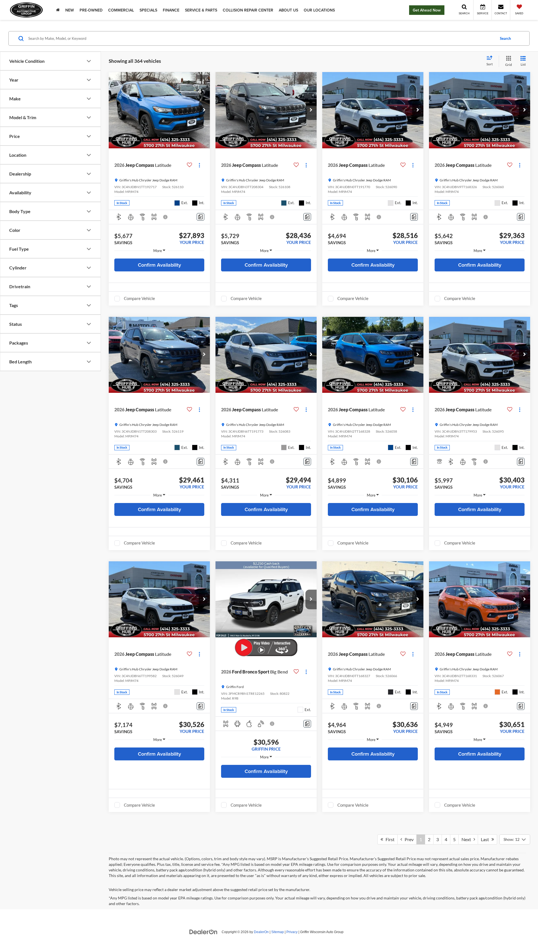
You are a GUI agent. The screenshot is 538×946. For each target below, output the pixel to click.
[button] (204, 110)
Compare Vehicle (139, 298)
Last (486, 839)
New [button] (69, 10)
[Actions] (199, 165)
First (389, 839)
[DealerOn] (203, 931)
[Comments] (200, 217)
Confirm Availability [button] (159, 264)
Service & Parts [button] (201, 10)
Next (468, 839)
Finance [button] (171, 10)
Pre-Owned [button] (91, 10)
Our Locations (319, 10)
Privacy (292, 932)
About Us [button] (288, 10)
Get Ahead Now (427, 10)
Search (505, 38)
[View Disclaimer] (165, 217)
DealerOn (261, 932)
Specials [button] (148, 10)
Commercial (121, 10)
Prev (408, 839)
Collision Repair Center (248, 10)
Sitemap (277, 932)
